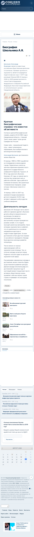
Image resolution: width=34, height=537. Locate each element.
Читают (5, 389)
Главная (5, 41)
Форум (22, 513)
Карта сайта (4, 513)
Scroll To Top (31, 477)
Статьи (15, 41)
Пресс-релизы (5, 517)
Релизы (20, 389)
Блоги (21, 510)
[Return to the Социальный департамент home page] (10, 3)
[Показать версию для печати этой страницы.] (26, 55)
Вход (10, 510)
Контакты (27, 510)
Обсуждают (12, 389)
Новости (15, 510)
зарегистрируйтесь (19, 290)
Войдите (6, 290)
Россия (10, 41)
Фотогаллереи (14, 513)
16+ (31, 3)
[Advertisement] (17, 21)
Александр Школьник (11, 155)
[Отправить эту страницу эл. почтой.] (29, 55)
